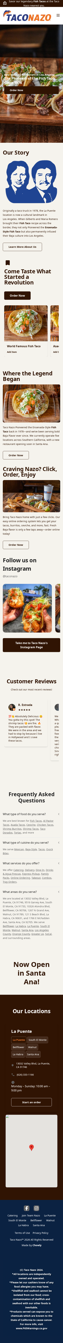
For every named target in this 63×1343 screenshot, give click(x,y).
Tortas (17, 832)
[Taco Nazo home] (27, 16)
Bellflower (8, 926)
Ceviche (31, 824)
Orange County (21, 934)
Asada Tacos (18, 824)
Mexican (19, 849)
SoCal (48, 934)
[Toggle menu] (58, 15)
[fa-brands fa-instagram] (36, 1208)
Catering (18, 870)
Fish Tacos (36, 820)
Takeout (36, 877)
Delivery (29, 870)
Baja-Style (31, 849)
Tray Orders (10, 881)
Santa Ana (27, 930)
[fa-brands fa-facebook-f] (26, 1208)
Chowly (37, 1245)
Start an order (31, 1102)
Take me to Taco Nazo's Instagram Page (31, 645)
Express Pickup (31, 873)
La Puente (33, 926)
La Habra (20, 926)
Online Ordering (20, 877)
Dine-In (40, 870)
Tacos (41, 849)
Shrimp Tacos (31, 828)
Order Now (17, 295)
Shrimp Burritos (12, 828)
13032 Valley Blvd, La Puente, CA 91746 (33, 1065)
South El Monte (38, 1040)
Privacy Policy (40, 1233)
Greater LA (37, 934)
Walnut (16, 930)
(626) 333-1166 (25, 1074)
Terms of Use (22, 1233)
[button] (27, 608)
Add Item (12, 352)
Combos (46, 877)
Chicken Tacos (45, 824)
